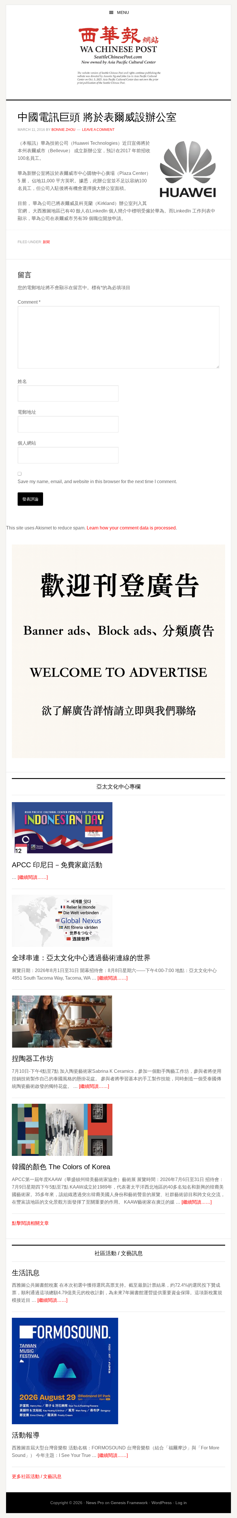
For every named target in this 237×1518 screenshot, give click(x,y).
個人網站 (27, 443)
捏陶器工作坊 (32, 1058)
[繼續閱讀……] (33, 877)
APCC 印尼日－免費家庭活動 (57, 865)
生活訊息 (26, 1273)
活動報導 (26, 1435)
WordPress (161, 1502)
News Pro (95, 1502)
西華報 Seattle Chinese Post (118, 45)
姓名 (22, 381)
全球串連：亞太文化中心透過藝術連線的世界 (81, 958)
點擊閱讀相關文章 (30, 1223)
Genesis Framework (129, 1502)
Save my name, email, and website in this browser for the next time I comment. (97, 481)
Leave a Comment (98, 130)
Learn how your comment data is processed (131, 527)
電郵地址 (27, 412)
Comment (29, 302)
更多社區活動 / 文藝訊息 (37, 1476)
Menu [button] (123, 12)
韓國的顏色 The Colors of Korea (61, 1167)
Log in (181, 1502)
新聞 (46, 242)
